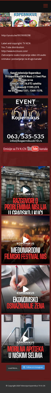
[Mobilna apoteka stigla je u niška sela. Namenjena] (25, 339)
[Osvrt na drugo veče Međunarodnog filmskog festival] (25, 240)
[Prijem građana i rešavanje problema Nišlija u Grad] (25, 190)
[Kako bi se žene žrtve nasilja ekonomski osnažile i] (25, 289)
